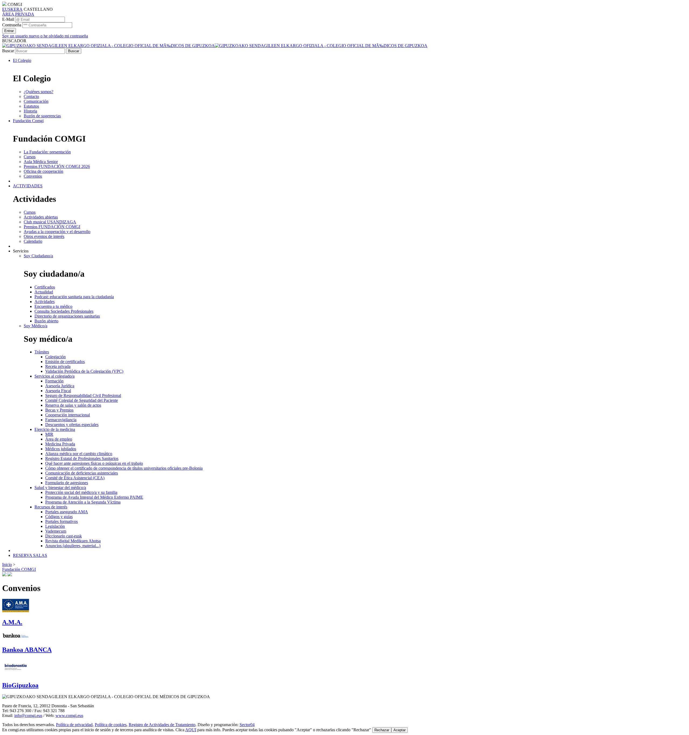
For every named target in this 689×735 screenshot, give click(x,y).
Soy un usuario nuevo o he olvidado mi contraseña (45, 36)
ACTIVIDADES (28, 186)
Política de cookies (110, 724)
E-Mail (8, 19)
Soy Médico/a (35, 325)
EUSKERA (12, 9)
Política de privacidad (74, 724)
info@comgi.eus (28, 715)
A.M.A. (12, 622)
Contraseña (11, 25)
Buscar (8, 50)
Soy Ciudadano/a (38, 256)
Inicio (7, 564)
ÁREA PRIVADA (18, 14)
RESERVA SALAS (30, 555)
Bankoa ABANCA (27, 649)
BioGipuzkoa (20, 685)
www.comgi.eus (69, 715)
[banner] (214, 45)
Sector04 (247, 724)
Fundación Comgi (28, 120)
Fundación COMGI (19, 569)
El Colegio (22, 60)
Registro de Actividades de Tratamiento (162, 724)
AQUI (190, 729)
